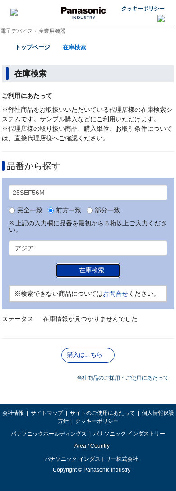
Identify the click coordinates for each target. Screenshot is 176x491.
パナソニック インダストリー (129, 434)
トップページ (32, 47)
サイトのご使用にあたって (102, 413)
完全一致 (29, 210)
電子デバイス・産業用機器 (32, 31)
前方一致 (68, 210)
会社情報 (13, 413)
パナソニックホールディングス (49, 434)
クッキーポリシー (143, 8)
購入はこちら (84, 354)
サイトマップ (47, 413)
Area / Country (92, 446)
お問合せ (115, 293)
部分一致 (107, 210)
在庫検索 (74, 47)
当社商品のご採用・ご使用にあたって (123, 378)
